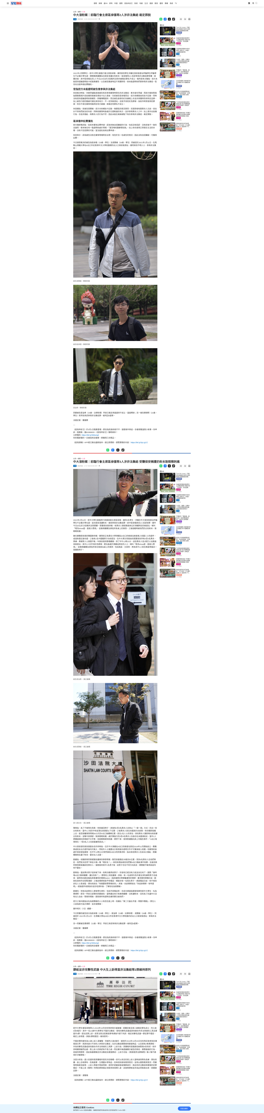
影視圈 (178, 43)
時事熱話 (179, 96)
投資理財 (179, 128)
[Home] (16, 3)
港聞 (79, 12)
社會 (83, 12)
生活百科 (179, 75)
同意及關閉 (184, 1108)
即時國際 (179, 32)
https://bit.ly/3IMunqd (90, 435)
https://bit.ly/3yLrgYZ (139, 442)
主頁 (74, 12)
